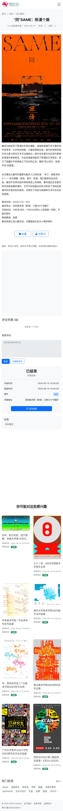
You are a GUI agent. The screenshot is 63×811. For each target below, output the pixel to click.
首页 (4, 13)
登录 (6, 361)
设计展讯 (20, 13)
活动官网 (32, 408)
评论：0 (42, 26)
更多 (58, 781)
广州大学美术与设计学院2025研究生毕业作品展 (15, 752)
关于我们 (28, 803)
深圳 (56, 394)
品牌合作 (47, 803)
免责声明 (37, 803)
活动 (11, 13)
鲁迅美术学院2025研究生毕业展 (47, 686)
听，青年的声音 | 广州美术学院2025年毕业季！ (14, 685)
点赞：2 (52, 26)
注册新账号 (17, 361)
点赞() (42, 233)
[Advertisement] (31, 283)
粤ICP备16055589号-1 (11, 808)
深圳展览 (9, 424)
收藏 (24, 233)
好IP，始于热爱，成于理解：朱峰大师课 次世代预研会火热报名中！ (15, 537)
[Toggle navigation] (59, 4)
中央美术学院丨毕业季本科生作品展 (15, 622)
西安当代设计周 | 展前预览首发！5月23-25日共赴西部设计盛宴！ (47, 759)
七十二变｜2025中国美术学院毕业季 (47, 565)
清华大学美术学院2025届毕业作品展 (47, 612)
